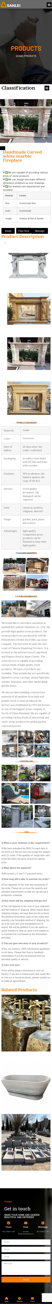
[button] (49, 4)
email (25, 1227)
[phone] (8, 1223)
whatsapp (43, 1227)
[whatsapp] (42, 1223)
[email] (25, 1223)
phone (9, 1227)
